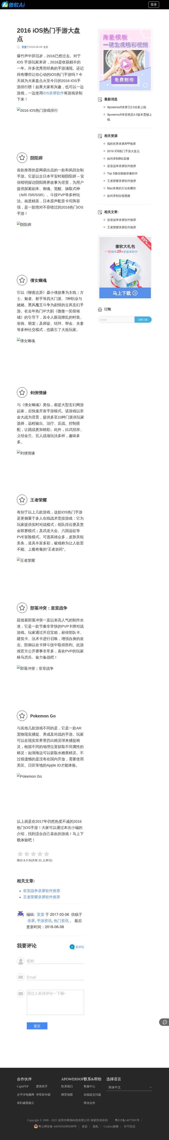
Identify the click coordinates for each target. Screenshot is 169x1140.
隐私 (96, 1126)
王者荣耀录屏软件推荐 (41, 897)
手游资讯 (44, 920)
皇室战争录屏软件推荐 (41, 891)
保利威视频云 (25, 1102)
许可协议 (129, 1126)
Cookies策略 (111, 1126)
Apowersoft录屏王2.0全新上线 (126, 107)
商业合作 (89, 1102)
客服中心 (89, 1086)
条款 (85, 1126)
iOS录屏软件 (53, 93)
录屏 (31, 920)
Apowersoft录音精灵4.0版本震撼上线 (129, 116)
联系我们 (67, 1086)
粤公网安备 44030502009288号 (57, 1126)
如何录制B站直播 (118, 158)
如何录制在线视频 (118, 195)
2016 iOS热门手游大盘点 (123, 151)
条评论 (77, 947)
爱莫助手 (42, 1086)
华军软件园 (43, 1094)
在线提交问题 (92, 1094)
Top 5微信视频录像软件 (122, 173)
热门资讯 (61, 920)
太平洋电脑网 (25, 1094)
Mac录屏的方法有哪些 (121, 188)
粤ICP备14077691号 (127, 1120)
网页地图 (67, 1094)
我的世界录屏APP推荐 (121, 143)
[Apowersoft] (13, 4)
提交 (37, 1025)
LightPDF (23, 1086)
